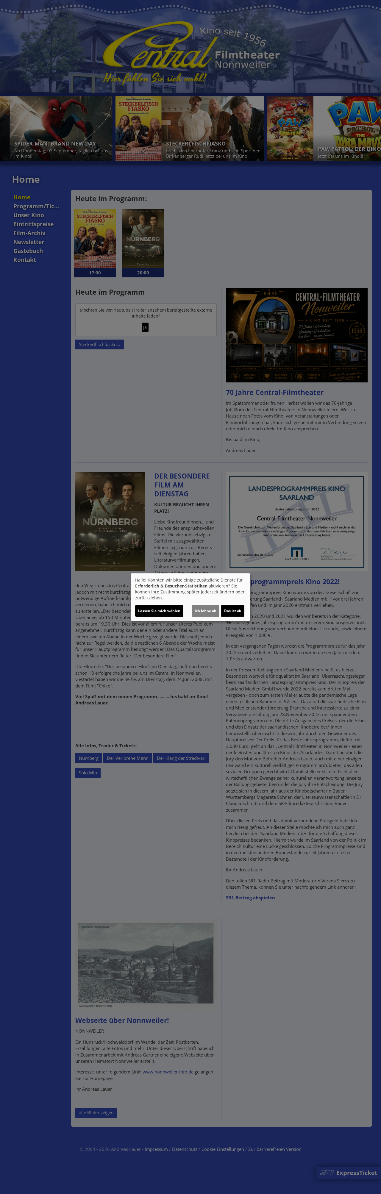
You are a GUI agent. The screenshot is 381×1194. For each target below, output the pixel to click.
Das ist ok (232, 610)
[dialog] (190, 597)
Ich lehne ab (205, 610)
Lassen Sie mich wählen (159, 610)
